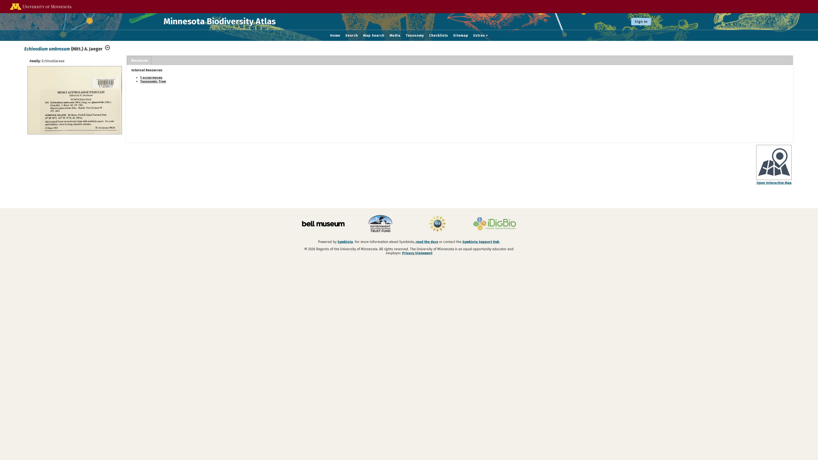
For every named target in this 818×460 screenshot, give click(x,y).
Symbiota (345, 242)
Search (351, 35)
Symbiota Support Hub (480, 242)
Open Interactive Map (774, 183)
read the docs (427, 242)
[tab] (139, 61)
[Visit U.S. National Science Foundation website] (437, 224)
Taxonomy (415, 35)
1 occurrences (151, 78)
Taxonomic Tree (153, 81)
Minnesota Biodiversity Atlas (220, 21)
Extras (479, 35)
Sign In (641, 22)
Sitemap (460, 35)
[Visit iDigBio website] (494, 224)
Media (395, 35)
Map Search (374, 35)
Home (335, 35)
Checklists (438, 35)
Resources (139, 61)
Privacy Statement (417, 253)
